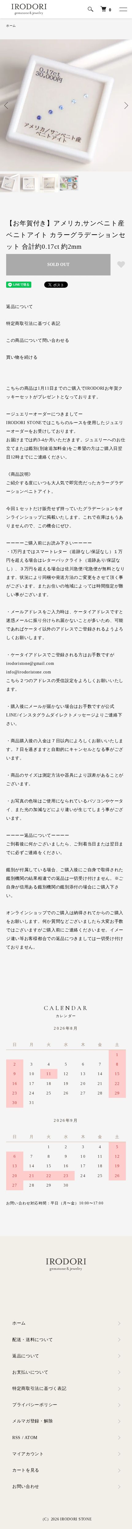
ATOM (31, 1437)
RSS (16, 1437)
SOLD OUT (58, 264)
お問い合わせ (25, 1486)
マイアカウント (28, 1454)
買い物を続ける (22, 357)
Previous (7, 105)
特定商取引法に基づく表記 (33, 323)
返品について (19, 306)
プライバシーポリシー (34, 1404)
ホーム (11, 25)
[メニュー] (123, 9)
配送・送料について (32, 1339)
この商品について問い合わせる (37, 340)
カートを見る (25, 1470)
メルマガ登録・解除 (32, 1421)
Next (125, 105)
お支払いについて (30, 1372)
